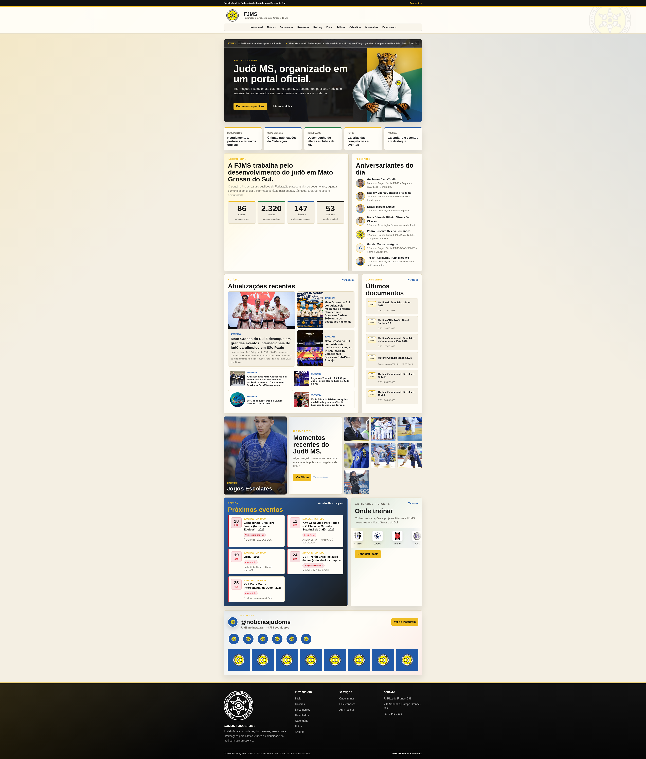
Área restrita (416, 3)
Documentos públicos (250, 106)
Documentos (286, 27)
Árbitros (341, 27)
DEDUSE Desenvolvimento (407, 753)
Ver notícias (348, 280)
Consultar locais (367, 554)
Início (298, 698)
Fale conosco (389, 27)
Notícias (271, 27)
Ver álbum (302, 477)
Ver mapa (413, 503)
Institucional (256, 27)
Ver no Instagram (405, 621)
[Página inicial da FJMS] (238, 705)
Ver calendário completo (330, 503)
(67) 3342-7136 (393, 713)
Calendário (355, 27)
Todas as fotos (321, 477)
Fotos (329, 27)
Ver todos (413, 280)
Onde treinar (371, 27)
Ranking (317, 27)
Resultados (303, 27)
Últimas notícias (282, 106)
